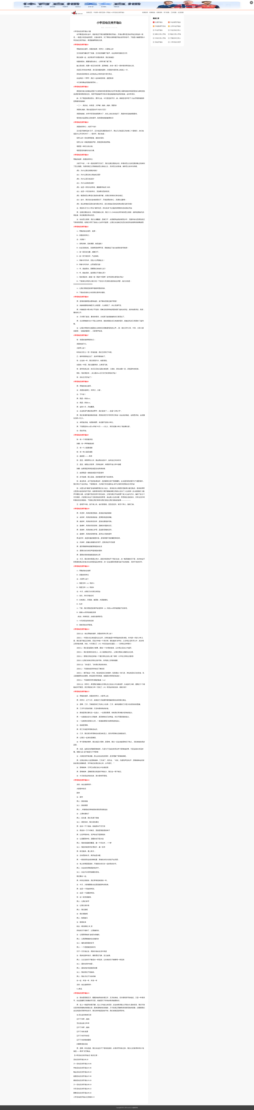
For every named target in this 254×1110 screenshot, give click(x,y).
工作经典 (173, 12)
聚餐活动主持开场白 (80, 1093)
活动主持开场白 (79, 1059)
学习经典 (166, 12)
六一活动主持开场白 (80, 1064)
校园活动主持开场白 (80, 1076)
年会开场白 (159, 30)
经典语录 (145, 12)
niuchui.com (130, 1107)
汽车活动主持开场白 (80, 1089)
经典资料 (159, 12)
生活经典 (181, 12)
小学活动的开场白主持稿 (82, 1097)
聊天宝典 (102, 12)
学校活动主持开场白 (80, 1068)
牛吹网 (96, 12)
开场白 (108, 12)
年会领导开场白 (175, 22)
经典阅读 (152, 12)
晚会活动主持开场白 (80, 1072)
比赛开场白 (159, 22)
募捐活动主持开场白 (80, 1080)
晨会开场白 (159, 42)
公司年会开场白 (175, 26)
